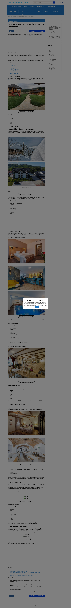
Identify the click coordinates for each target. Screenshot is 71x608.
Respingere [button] (41, 305)
